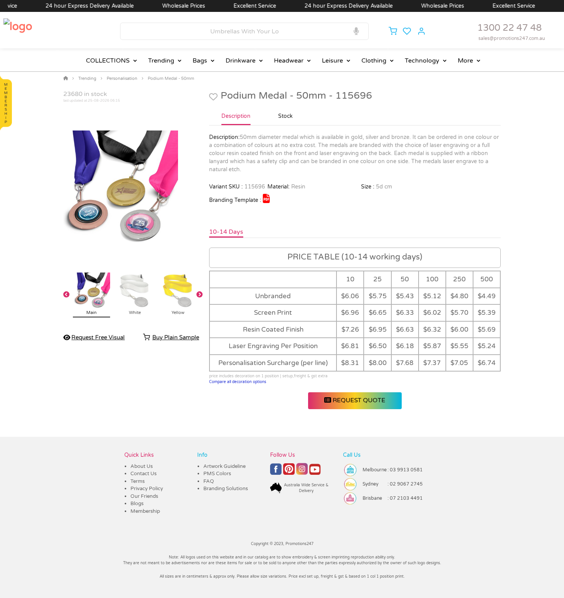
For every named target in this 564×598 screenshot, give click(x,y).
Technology (422, 60)
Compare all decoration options (237, 382)
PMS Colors (217, 474)
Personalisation (122, 78)
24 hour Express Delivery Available (78, 6)
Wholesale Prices (172, 6)
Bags (200, 60)
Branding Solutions (225, 489)
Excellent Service (243, 6)
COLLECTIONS (108, 60)
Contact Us (143, 474)
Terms (137, 481)
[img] (266, 198)
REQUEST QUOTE (358, 400)
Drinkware (241, 60)
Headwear (288, 60)
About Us (141, 466)
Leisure (332, 60)
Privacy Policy (146, 489)
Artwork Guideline (224, 466)
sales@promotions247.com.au (511, 38)
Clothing (373, 60)
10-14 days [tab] (226, 232)
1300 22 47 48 (509, 27)
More (465, 60)
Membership (145, 511)
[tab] (236, 119)
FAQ (208, 481)
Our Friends (144, 496)
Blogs (136, 504)
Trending (161, 60)
